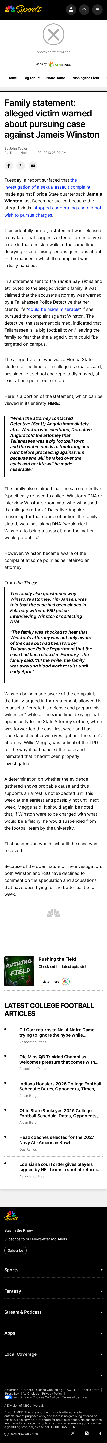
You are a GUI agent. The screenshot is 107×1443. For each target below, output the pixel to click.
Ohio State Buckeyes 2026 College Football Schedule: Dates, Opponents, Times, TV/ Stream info (58, 1113)
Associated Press (32, 1042)
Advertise (11, 1390)
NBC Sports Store (86, 1390)
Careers (27, 1390)
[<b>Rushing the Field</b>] (19, 971)
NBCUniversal (33, 1405)
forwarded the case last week (44, 728)
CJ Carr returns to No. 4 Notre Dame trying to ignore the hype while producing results (56, 1032)
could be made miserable (53, 309)
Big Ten (29, 78)
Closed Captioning (49, 1390)
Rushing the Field (85, 78)
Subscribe (15, 1250)
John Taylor (18, 148)
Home (12, 78)
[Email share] (33, 165)
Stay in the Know (18, 1230)
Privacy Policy (52, 1393)
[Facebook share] (8, 165)
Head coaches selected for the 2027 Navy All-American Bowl (56, 1140)
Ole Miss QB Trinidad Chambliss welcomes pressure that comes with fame (57, 1059)
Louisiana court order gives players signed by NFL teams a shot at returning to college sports (60, 1167)
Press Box (12, 1393)
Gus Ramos (28, 1149)
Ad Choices (31, 1393)
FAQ (68, 1390)
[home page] (23, 9)
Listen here (51, 981)
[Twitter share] (20, 165)
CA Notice (52, 1397)
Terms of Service (74, 1397)
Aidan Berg (27, 1096)
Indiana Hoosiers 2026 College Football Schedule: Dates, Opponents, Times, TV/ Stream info (60, 1086)
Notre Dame (55, 78)
